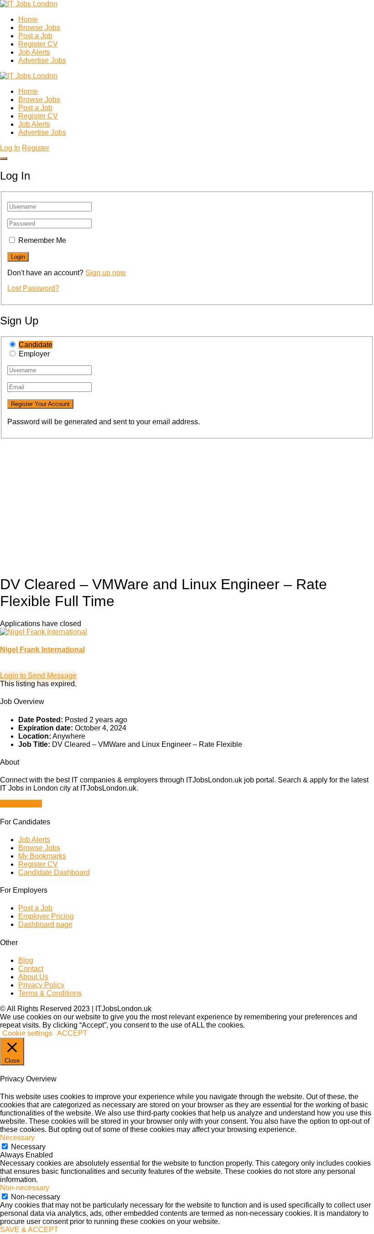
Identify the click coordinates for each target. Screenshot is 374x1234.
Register (35, 148)
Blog (25, 960)
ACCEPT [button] (72, 1033)
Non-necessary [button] (24, 1188)
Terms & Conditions (50, 993)
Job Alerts (34, 52)
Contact (30, 968)
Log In (10, 148)
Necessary (28, 1147)
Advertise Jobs (42, 60)
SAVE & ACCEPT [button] (29, 1230)
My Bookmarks (42, 856)
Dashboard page (45, 924)
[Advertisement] (187, 502)
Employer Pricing (46, 916)
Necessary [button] (17, 1137)
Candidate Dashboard (54, 872)
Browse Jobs (39, 27)
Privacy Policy (41, 985)
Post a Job (35, 36)
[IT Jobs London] (28, 4)
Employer (34, 354)
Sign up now (105, 273)
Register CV (38, 44)
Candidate (35, 345)
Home (28, 19)
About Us (33, 977)
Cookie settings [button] (27, 1033)
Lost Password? (33, 288)
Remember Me (42, 240)
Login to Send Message (38, 675)
